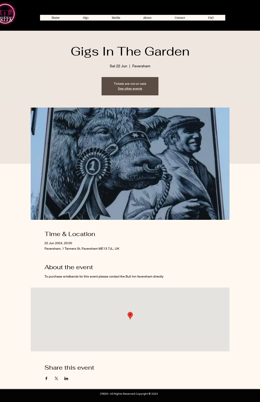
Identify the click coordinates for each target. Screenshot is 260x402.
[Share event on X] (56, 378)
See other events (130, 88)
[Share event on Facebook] (46, 378)
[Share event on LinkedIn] (66, 378)
